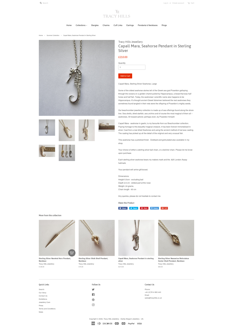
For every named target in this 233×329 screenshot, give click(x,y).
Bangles (95, 25)
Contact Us (43, 296)
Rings (164, 25)
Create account (178, 3)
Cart (192, 3)
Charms (106, 25)
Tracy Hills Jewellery (111, 319)
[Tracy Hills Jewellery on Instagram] (93, 305)
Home (69, 25)
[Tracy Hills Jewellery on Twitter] (93, 290)
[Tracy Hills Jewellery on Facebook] (93, 295)
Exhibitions (43, 299)
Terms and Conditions (47, 308)
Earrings (130, 25)
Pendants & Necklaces (148, 25)
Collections (81, 25)
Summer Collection (53, 35)
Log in (166, 3)
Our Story (42, 292)
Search (41, 289)
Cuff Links (118, 25)
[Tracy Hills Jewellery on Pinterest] (93, 300)
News (41, 312)
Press (41, 305)
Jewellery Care (44, 302)
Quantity (121, 63)
